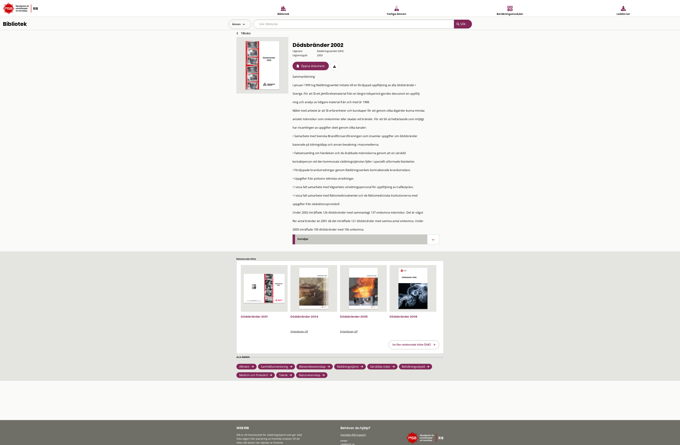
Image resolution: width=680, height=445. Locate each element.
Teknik (283, 375)
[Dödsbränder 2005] (363, 288)
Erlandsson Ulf (299, 331)
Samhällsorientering (274, 367)
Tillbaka (246, 33)
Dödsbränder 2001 (254, 317)
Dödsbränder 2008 (403, 317)
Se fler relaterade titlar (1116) (411, 344)
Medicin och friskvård (253, 375)
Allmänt (244, 367)
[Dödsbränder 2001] (264, 288)
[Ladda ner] (334, 66)
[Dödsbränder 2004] (313, 288)
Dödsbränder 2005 (354, 317)
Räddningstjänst (348, 367)
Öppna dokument (313, 66)
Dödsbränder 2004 (304, 317)
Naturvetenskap (309, 375)
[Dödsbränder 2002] (262, 65)
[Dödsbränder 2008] (412, 288)
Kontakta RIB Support (353, 435)
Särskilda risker (380, 367)
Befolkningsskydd (413, 367)
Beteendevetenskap (312, 367)
